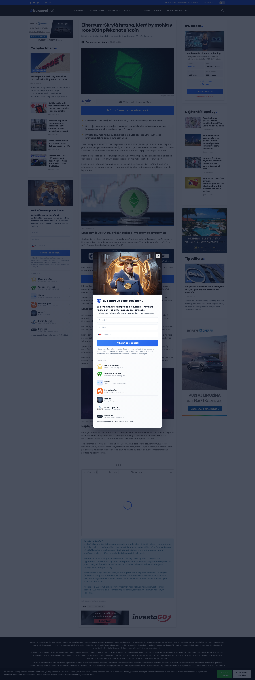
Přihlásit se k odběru (128, 342)
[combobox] (100, 334)
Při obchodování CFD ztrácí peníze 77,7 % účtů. (115, 421)
